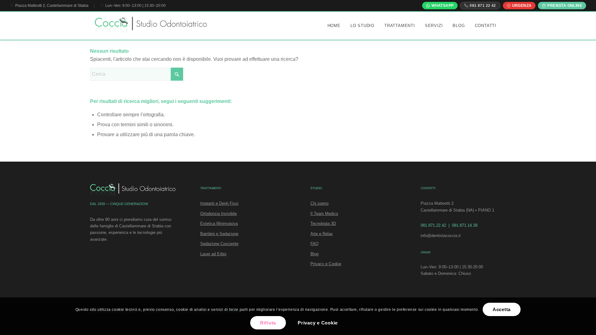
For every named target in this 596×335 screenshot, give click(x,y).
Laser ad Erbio (213, 254)
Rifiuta (268, 322)
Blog (314, 254)
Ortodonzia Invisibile (218, 213)
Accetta (502, 309)
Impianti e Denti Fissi (219, 203)
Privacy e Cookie (325, 263)
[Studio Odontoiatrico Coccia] (151, 26)
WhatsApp (442, 5)
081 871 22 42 (483, 5)
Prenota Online (564, 5)
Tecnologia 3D (323, 223)
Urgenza (522, 5)
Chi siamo (319, 203)
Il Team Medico (324, 213)
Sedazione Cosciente (219, 243)
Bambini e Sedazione (219, 233)
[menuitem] (334, 26)
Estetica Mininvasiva (219, 223)
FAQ (314, 243)
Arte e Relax (321, 233)
